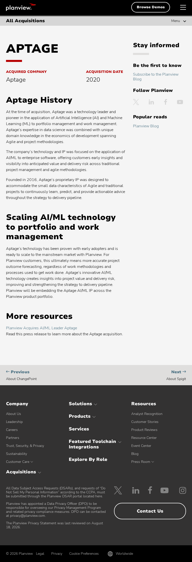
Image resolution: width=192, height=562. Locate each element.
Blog (134, 453)
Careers (12, 429)
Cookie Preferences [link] (84, 553)
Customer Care (17, 461)
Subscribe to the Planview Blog (155, 77)
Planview (21, 7)
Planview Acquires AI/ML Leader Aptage (41, 328)
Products (79, 416)
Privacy (56, 553)
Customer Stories (144, 421)
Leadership (14, 421)
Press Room (140, 461)
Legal (40, 553)
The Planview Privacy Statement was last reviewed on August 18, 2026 (54, 525)
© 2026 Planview (19, 554)
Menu (175, 21)
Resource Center (144, 437)
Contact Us (150, 511)
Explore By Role (88, 459)
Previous (21, 375)
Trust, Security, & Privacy (25, 445)
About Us (13, 413)
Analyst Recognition (146, 413)
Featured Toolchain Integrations (92, 444)
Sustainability (16, 453)
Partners (12, 437)
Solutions (80, 404)
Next (176, 375)
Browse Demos (151, 7)
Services (79, 429)
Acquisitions (21, 472)
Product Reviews (144, 429)
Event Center (141, 445)
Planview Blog (146, 126)
